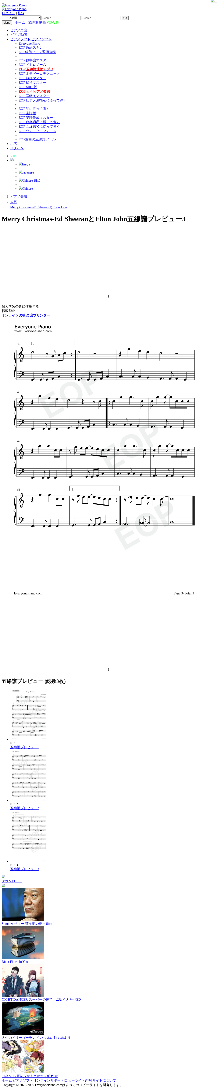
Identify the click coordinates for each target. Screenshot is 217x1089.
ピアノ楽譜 (18, 30)
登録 (21, 13)
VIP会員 (53, 22)
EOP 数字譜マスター (34, 60)
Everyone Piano (29, 43)
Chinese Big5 (31, 180)
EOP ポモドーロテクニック (39, 73)
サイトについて (104, 1080)
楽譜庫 (33, 22)
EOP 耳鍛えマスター (34, 96)
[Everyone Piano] (14, 5)
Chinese (27, 188)
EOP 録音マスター (32, 82)
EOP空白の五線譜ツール (37, 139)
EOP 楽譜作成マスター (36, 117)
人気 (13, 202)
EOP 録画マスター (32, 78)
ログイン (8, 13)
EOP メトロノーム (32, 64)
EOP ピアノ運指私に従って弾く (43, 100)
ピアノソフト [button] (20, 39)
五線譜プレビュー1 (24, 747)
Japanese (28, 172)
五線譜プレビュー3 (24, 869)
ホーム (20, 22)
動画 (42, 22)
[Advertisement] (108, 264)
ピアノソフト (23, 1080)
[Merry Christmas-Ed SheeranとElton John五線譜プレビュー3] (29, 861)
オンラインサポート (48, 1080)
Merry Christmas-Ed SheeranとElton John (38, 207)
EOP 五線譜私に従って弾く (39, 126)
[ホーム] (27, 22)
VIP (13, 156)
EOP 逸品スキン (31, 47)
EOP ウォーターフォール (37, 131)
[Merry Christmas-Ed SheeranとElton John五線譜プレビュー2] (29, 800)
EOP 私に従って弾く (34, 108)
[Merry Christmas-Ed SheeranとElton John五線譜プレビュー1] (29, 739)
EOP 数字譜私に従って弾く (39, 122)
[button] (12, 160)
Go (125, 18)
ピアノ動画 (18, 35)
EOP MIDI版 (28, 87)
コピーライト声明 (78, 1080)
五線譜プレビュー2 (24, 808)
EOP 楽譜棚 (27, 113)
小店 (13, 143)
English (27, 164)
